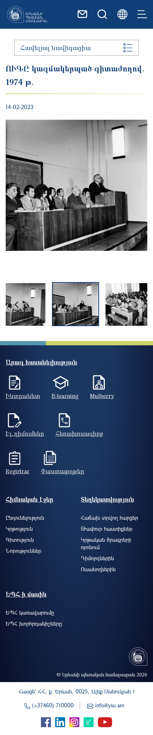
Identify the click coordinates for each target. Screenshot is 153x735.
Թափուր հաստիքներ (106, 528)
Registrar (18, 471)
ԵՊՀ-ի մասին (26, 594)
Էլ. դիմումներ (25, 433)
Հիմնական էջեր (29, 499)
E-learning (65, 396)
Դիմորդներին (97, 558)
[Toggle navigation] (142, 14)
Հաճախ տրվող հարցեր (109, 517)
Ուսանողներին (98, 569)
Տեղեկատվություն (107, 499)
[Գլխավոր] (27, 14)
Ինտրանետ (23, 396)
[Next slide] (136, 304)
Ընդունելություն (25, 517)
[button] (25, 304)
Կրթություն (19, 528)
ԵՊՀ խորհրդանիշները (34, 623)
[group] (76, 185)
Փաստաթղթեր (62, 471)
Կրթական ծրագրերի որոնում (106, 543)
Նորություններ (23, 550)
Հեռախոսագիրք (79, 433)
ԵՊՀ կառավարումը (30, 612)
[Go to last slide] (17, 304)
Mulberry (102, 396)
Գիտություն (20, 539)
